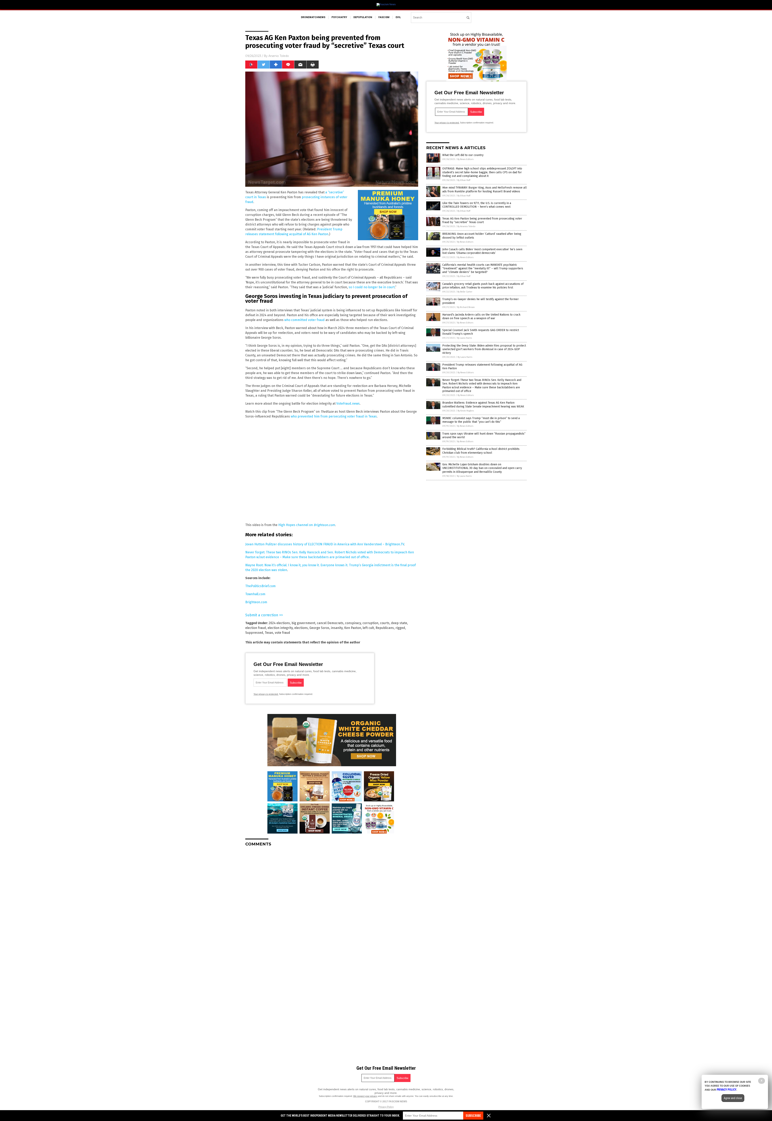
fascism (383, 17)
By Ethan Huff (463, 180)
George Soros (319, 628)
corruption (370, 623)
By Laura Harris (464, 338)
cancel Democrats (330, 623)
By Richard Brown (466, 307)
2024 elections (279, 623)
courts (384, 623)
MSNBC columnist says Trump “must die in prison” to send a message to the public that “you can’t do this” (481, 420)
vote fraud (282, 633)
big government (303, 623)
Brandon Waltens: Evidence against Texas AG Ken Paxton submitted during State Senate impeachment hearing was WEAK (483, 404)
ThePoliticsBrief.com (260, 586)
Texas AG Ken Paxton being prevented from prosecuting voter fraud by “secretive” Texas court (482, 220)
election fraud (255, 628)
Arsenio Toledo (278, 56)
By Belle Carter (464, 291)
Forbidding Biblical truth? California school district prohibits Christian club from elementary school (480, 450)
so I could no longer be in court (372, 287)
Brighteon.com (324, 525)
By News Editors (465, 159)
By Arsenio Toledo (466, 226)
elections (301, 628)
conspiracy (353, 623)
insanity (337, 628)
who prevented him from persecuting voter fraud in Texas (334, 416)
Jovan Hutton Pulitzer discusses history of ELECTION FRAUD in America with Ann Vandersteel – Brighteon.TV (324, 544)
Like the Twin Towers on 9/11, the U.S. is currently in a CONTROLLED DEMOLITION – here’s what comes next (476, 204)
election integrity (280, 628)
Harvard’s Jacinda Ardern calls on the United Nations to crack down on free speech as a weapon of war (481, 316)
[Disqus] (331, 900)
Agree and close (733, 1098)
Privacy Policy (386, 1107)
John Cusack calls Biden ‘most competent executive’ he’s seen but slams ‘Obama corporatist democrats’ (482, 251)
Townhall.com (255, 594)
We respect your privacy (365, 1096)
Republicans (385, 628)
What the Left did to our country (463, 155)
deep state (399, 623)
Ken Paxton (352, 628)
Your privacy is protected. (266, 694)
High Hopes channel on (296, 525)
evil (398, 17)
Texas (269, 633)
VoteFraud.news (348, 403)
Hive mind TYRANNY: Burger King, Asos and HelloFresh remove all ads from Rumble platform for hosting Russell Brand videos (484, 189)
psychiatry (339, 17)
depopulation (362, 17)
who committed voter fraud (304, 320)
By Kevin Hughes (466, 410)
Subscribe (473, 1116)
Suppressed (254, 633)
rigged (400, 628)
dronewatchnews (313, 17)
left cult (368, 628)
